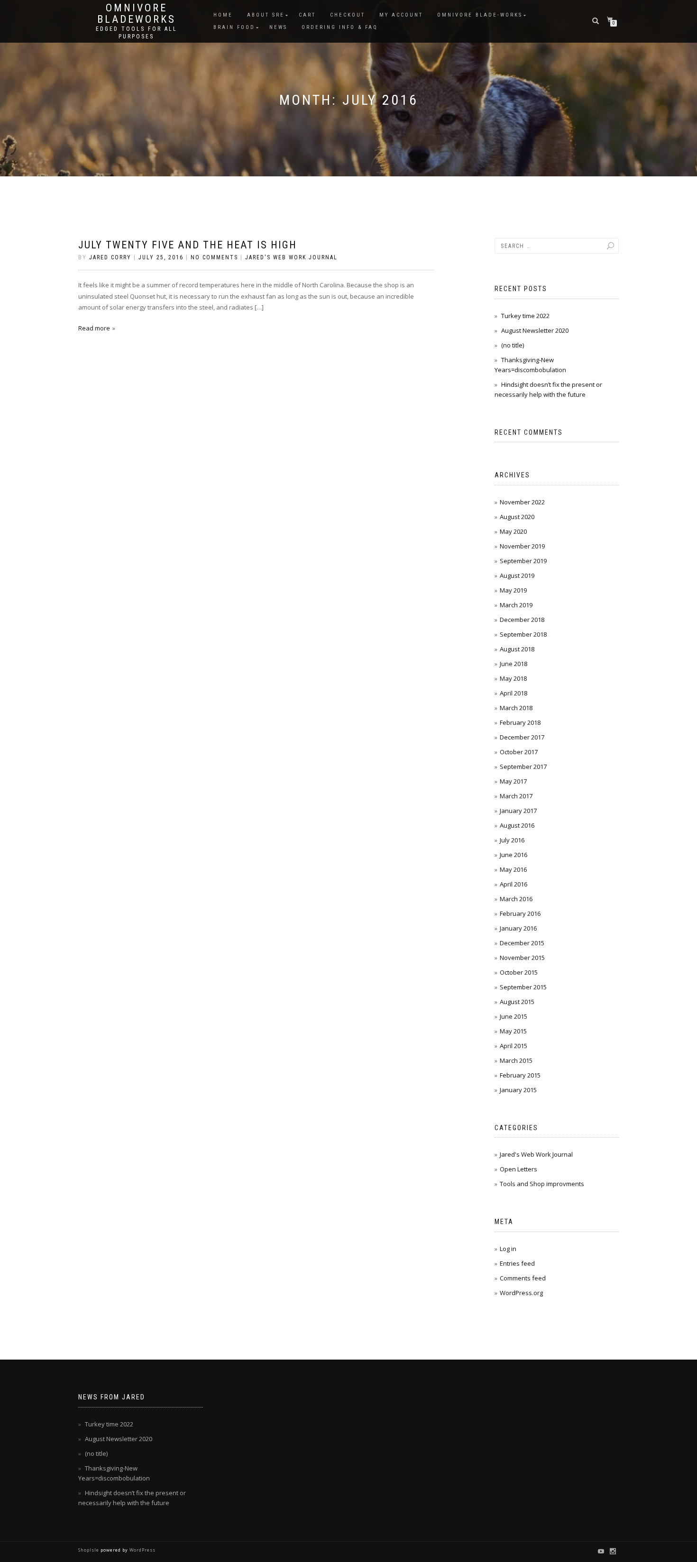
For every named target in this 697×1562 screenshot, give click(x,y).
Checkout (347, 15)
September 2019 (523, 561)
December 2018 (522, 619)
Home (223, 15)
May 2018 (513, 678)
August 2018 (517, 649)
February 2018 (520, 722)
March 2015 (516, 1060)
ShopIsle (89, 1550)
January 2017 (518, 810)
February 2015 (520, 1075)
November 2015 (522, 957)
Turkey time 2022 (525, 315)
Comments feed (523, 1278)
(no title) (512, 345)
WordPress (142, 1550)
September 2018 (523, 634)
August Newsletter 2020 (535, 330)
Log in (508, 1248)
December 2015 (522, 943)
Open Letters (518, 1169)
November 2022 (522, 502)
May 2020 (513, 531)
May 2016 (513, 869)
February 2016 (520, 913)
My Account (401, 15)
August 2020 (517, 516)
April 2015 (513, 1045)
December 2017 (522, 737)
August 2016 (517, 825)
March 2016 (516, 899)
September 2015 (523, 987)
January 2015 (518, 1090)
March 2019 (516, 605)
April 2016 (513, 884)
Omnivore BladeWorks (136, 13)
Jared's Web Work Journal (291, 257)
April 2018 (513, 693)
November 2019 (522, 546)
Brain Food (234, 27)
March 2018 (516, 707)
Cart (307, 15)
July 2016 (512, 840)
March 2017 (516, 796)
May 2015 (513, 1031)
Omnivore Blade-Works (480, 15)
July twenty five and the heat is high (187, 245)
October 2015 (519, 972)
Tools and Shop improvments (542, 1183)
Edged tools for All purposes (136, 33)
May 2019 (513, 590)
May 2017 (513, 781)
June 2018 (513, 663)
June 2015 (513, 1016)
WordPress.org (521, 1292)
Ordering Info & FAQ (340, 27)
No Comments (214, 257)
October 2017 (519, 752)
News (278, 27)
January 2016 (518, 928)
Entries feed (517, 1263)
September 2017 (523, 766)
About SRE (265, 15)
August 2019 (517, 575)
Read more (94, 328)
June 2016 (513, 854)
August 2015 (517, 1001)
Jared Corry (110, 257)
